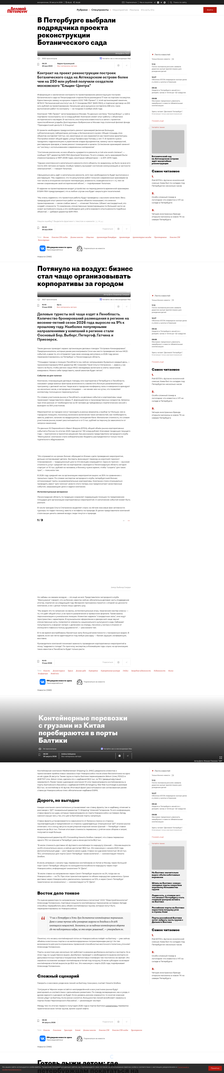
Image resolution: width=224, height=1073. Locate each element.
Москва (46, 237)
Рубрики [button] (82, 9)
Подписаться (131, 2)
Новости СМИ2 (44, 257)
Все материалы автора (67, 66)
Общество (90, 237)
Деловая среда (81, 670)
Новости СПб (175, 237)
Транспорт (68, 1030)
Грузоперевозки (136, 1030)
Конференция (43, 673)
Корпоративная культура (110, 670)
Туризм (70, 670)
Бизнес (170, 670)
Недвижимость (159, 670)
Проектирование (160, 237)
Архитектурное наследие (142, 237)
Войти (210, 10)
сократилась (111, 1006)
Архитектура (124, 237)
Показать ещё (158, 121)
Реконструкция (43, 240)
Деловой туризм (59, 670)
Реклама (134, 10)
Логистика (57, 1030)
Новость (46, 670)
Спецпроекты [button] (100, 9)
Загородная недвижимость (141, 670)
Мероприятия (120, 10)
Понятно (215, 1068)
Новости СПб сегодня (60, 237)
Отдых (125, 670)
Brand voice (55, 673)
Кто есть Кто (147, 10)
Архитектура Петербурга (106, 237)
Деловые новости (76, 237)
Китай (77, 1030)
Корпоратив (93, 670)
